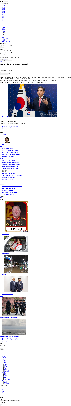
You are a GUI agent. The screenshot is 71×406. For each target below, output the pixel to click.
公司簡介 (3, 40)
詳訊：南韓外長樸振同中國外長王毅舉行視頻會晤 (10, 129)
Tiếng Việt (4, 357)
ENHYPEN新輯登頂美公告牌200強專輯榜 (9, 192)
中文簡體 (2, 349)
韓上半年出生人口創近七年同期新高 (8, 156)
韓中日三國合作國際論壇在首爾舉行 (8, 127)
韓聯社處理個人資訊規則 (6, 41)
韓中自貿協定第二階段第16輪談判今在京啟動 (10, 179)
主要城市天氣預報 (5, 38)
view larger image (5, 116)
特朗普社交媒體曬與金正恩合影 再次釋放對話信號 (11, 162)
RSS (3, 37)
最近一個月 (8, 54)
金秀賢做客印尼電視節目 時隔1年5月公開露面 (10, 150)
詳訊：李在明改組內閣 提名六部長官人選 (9, 173)
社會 (3, 17)
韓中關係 (3, 20)
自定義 (17, 54)
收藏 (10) (3, 31)
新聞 (3, 359)
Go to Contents (2, 0)
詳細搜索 (2, 47)
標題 (7, 50)
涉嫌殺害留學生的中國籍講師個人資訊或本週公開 (10, 340)
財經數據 (5, 374)
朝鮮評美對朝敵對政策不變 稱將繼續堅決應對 (9, 336)
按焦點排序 (11, 52)
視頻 (5, 368)
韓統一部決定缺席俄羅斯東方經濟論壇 (8, 341)
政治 (3, 15)
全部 (4, 50)
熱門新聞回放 (6, 370)
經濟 (3, 16)
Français (3, 356)
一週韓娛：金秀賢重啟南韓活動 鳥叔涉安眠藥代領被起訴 (12, 175)
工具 (3, 376)
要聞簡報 (5, 375)
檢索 (1, 46)
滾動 (3, 14)
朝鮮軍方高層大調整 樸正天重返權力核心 (9, 177)
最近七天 (13, 54)
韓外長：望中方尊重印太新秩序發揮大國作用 (10, 126)
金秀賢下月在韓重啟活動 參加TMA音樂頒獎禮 (10, 152)
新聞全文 (11, 50)
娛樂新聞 (3, 29)
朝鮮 (3, 19)
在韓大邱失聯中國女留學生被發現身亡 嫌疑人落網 (11, 154)
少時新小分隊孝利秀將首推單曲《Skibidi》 (9, 190)
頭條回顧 (3, 27)
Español (3, 355)
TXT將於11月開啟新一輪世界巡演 (8, 148)
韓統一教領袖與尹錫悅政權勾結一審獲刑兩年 (10, 338)
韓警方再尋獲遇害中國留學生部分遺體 (8, 188)
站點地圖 (3, 389)
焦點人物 (3, 21)
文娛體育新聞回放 (7, 371)
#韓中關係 (4, 134)
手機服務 (3, 39)
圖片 (5, 367)
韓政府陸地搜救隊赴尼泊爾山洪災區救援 (8, 317)
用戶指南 (5, 382)
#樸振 (3, 135)
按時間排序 (5, 52)
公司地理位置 (6, 383)
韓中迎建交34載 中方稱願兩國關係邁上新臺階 (10, 166)
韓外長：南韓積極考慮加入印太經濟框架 (9, 128)
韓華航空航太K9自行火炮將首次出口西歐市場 (10, 339)
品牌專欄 (3, 372)
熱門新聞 (3, 28)
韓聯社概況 (4, 380)
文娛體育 (3, 18)
